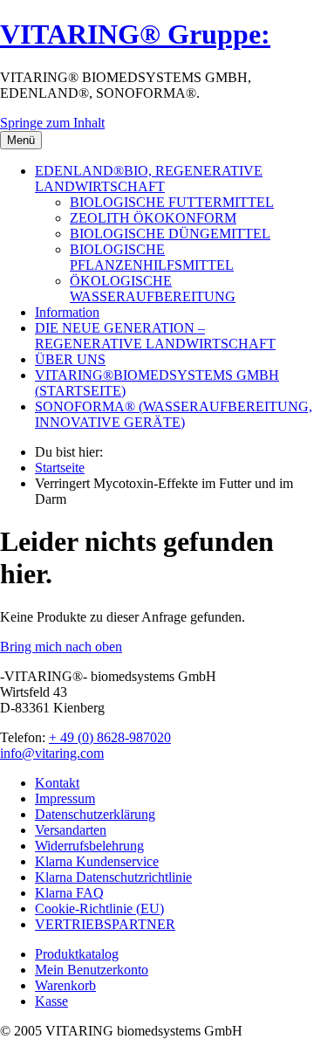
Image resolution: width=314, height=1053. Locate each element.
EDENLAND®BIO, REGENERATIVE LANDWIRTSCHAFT (149, 178)
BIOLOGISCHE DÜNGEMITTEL (170, 233)
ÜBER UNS (70, 359)
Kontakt (57, 782)
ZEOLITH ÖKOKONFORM (153, 217)
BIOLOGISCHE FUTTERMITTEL (172, 202)
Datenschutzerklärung (95, 814)
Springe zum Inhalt (52, 122)
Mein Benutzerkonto (91, 969)
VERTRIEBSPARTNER (105, 924)
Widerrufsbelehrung (89, 845)
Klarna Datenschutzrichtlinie (113, 877)
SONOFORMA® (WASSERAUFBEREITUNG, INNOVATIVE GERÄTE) (173, 414)
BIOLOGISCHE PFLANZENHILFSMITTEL (152, 257)
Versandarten (70, 829)
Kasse (51, 1001)
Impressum (65, 798)
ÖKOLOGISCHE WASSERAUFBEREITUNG (153, 288)
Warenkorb (65, 985)
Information (67, 312)
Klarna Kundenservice (97, 861)
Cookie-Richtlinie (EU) (99, 908)
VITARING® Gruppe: (135, 34)
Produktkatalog (77, 953)
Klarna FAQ (69, 892)
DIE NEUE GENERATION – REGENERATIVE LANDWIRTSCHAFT (155, 335)
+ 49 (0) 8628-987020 (110, 737)
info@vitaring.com (52, 753)
